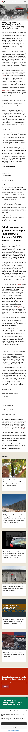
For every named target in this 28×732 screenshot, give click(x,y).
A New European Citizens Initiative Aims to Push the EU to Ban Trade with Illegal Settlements (13, 588)
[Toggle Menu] (25, 2)
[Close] (26, 697)
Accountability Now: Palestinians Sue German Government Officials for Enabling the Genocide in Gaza (13, 621)
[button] (26, 710)
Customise (14, 727)
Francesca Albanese (16, 89)
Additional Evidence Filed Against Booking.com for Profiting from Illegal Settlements (13, 654)
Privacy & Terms (16, 730)
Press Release (6, 19)
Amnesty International (6, 90)
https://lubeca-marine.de (18, 428)
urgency (3, 75)
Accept (14, 723)
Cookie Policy (10, 730)
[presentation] (14, 468)
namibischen (18, 284)
